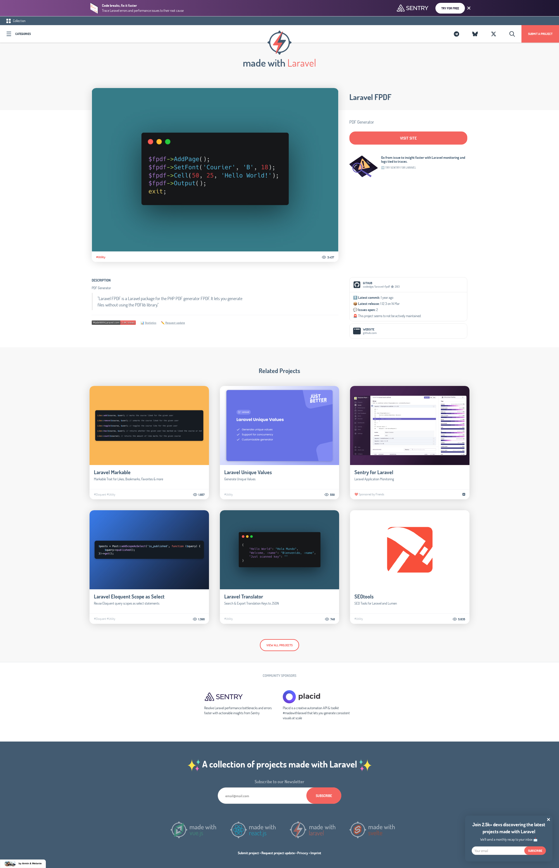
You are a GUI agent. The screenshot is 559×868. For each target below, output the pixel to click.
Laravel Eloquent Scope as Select (129, 596)
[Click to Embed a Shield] (114, 322)
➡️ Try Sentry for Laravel (398, 167)
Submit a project (540, 34)
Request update (175, 323)
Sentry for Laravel (373, 472)
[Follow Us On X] (493, 34)
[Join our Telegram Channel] (456, 34)
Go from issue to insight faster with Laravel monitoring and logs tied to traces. (423, 159)
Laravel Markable (112, 472)
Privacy (302, 853)
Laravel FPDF (370, 97)
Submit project (248, 853)
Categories (23, 34)
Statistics (150, 323)
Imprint (316, 853)
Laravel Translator (243, 596)
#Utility (100, 257)
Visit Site (408, 138)
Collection (19, 20)
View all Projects (279, 645)
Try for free (450, 8)
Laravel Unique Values (248, 472)
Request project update (278, 853)
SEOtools (364, 596)
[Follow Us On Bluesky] (475, 34)
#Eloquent (100, 494)
